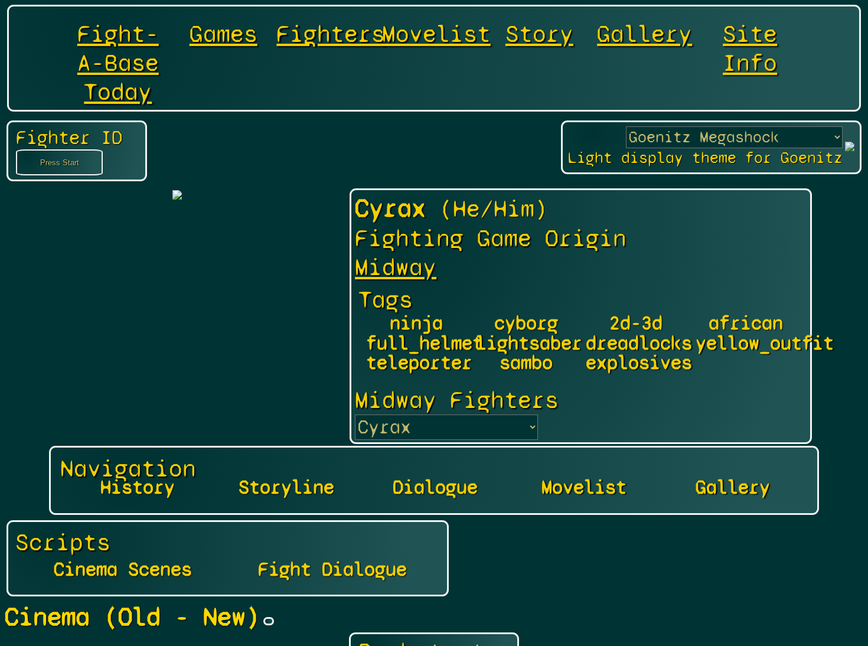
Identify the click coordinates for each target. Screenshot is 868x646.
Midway (395, 267)
